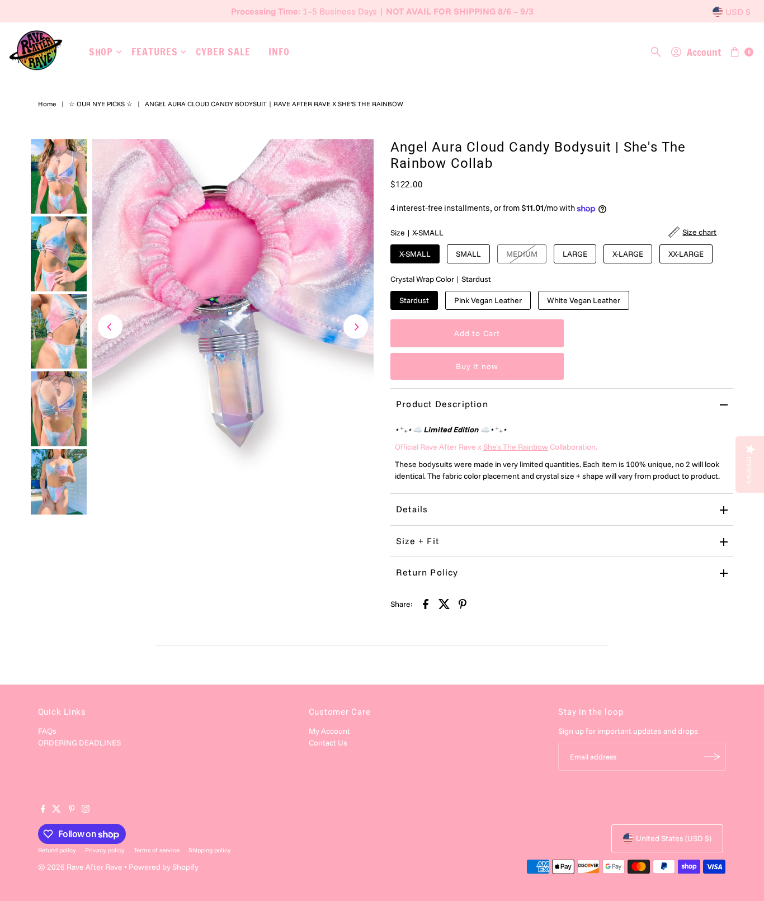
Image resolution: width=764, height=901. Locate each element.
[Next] (355, 326)
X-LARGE (627, 254)
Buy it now (477, 366)
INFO (279, 51)
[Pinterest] (72, 809)
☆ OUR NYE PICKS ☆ (101, 104)
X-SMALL (415, 254)
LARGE (575, 254)
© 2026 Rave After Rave (80, 867)
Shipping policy (209, 850)
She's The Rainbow (515, 447)
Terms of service (157, 850)
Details (412, 509)
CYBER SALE (223, 51)
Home (47, 104)
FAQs (47, 731)
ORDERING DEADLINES (79, 743)
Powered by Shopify (164, 867)
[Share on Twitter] (444, 603)
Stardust (414, 300)
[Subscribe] (712, 757)
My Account (329, 731)
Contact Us (328, 743)
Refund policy (57, 850)
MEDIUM (521, 254)
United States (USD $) (673, 838)
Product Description (442, 403)
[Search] (656, 52)
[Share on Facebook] (425, 603)
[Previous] (110, 326)
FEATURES (154, 51)
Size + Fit (417, 540)
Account (704, 52)
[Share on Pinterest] (462, 603)
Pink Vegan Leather (488, 300)
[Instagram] (85, 809)
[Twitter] (56, 809)
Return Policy (427, 572)
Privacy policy (105, 850)
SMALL (468, 254)
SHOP (101, 51)
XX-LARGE (686, 254)
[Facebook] (43, 809)
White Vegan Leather (583, 300)
